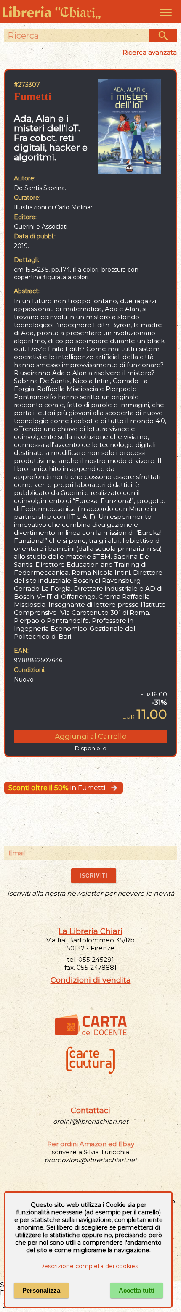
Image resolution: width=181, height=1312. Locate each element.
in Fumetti (56, 788)
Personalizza (41, 1290)
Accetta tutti (136, 1290)
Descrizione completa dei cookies (88, 1266)
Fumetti (32, 96)
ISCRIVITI (94, 876)
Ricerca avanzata (149, 52)
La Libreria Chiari (90, 931)
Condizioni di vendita (91, 980)
